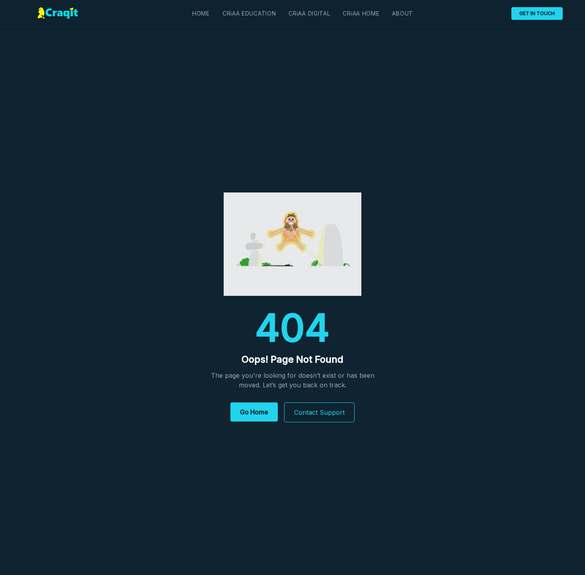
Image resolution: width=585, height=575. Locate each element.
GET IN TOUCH (537, 13)
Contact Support (319, 412)
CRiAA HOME (361, 13)
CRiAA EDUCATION (249, 13)
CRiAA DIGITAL (309, 13)
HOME (201, 13)
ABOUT (402, 13)
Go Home (254, 412)
